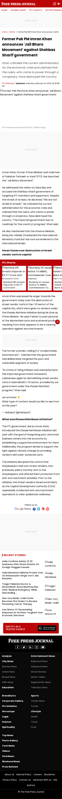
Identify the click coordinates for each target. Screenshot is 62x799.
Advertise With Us (42, 779)
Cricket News (38, 700)
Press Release (10, 766)
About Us (9, 774)
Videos (6, 751)
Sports (35, 695)
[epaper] (54, 4)
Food (33, 727)
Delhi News (7, 682)
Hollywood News (39, 666)
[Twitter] (38, 508)
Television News (39, 687)
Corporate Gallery (12, 700)
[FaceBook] (34, 508)
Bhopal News (8, 677)
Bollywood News (39, 661)
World (12, 32)
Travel (34, 721)
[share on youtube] (42, 647)
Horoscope (8, 711)
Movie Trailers (38, 677)
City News (7, 661)
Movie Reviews (38, 671)
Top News (7, 735)
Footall (34, 706)
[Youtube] (47, 508)
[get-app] (58, 4)
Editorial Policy (23, 774)
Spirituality (8, 727)
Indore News (8, 671)
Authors (31, 785)
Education (8, 687)
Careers (37, 774)
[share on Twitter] (24, 647)
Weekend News (11, 761)
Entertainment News (43, 656)
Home (4, 10)
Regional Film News (41, 682)
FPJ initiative (9, 706)
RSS (55, 779)
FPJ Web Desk (8, 83)
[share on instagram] (36, 647)
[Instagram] (43, 508)
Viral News (8, 756)
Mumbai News (18, 10)
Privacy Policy (10, 779)
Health (34, 716)
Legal (5, 716)
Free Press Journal (19, 3)
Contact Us (25, 779)
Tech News (8, 745)
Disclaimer (49, 774)
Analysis (7, 656)
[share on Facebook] (17, 647)
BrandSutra (9, 695)
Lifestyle (36, 711)
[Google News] (23, 508)
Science (6, 721)
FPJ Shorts (35, 10)
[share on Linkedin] (30, 647)
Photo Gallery (10, 740)
